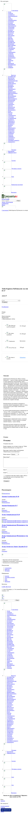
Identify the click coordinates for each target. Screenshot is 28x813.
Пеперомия (11, 43)
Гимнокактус (11, 79)
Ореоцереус (11, 104)
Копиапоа (10, 85)
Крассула (10, 34)
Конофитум (11, 31)
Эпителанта (11, 130)
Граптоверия (11, 24)
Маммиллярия (12, 91)
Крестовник (11, 35)
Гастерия (10, 23)
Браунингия (11, 78)
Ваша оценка (7, 454)
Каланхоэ (10, 30)
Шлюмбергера (12, 64)
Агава (9, 12)
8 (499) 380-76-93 (6, 586)
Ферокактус (11, 123)
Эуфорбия (10, 136)
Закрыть (3, 801)
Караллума (11, 82)
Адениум (10, 13)
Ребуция (10, 112)
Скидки (7, 576)
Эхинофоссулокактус (13, 140)
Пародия (10, 105)
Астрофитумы (12, 76)
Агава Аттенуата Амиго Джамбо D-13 (14, 546)
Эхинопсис (11, 139)
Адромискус (11, 14)
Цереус (10, 126)
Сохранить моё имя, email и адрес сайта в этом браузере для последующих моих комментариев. (15, 477)
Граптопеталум (12, 25)
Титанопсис (11, 56)
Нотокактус (11, 101)
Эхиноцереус (11, 141)
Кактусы (7, 569)
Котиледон (11, 32)
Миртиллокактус (12, 98)
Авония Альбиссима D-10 (10, 496)
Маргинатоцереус (13, 93)
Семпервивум (11, 52)
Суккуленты (5, 210)
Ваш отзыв (6, 457)
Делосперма (11, 27)
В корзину (4, 302)
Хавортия (10, 60)
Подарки (7, 570)
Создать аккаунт (5, 806)
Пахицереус (11, 108)
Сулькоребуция (12, 118)
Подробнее (23, 357)
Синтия (10, 114)
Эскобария (11, 133)
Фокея (9, 59)
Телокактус (11, 119)
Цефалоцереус (12, 128)
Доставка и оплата (10, 577)
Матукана (10, 94)
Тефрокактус (11, 121)
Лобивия (10, 90)
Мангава (10, 38)
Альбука (10, 19)
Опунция (10, 103)
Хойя (9, 62)
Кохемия (10, 87)
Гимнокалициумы (13, 80)
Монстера (10, 39)
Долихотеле (11, 28)
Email (5, 472)
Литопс (10, 37)
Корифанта (11, 86)
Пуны (9, 111)
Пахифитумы (11, 42)
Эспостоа (10, 135)
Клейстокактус (12, 83)
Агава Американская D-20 (11, 514)
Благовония (11, 151)
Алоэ (9, 17)
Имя (5, 469)
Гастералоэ (11, 21)
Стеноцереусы (12, 115)
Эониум (10, 66)
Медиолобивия (12, 96)
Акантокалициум (12, 16)
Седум (9, 50)
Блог (6, 580)
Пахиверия (11, 41)
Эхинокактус (11, 137)
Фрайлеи (10, 125)
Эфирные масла (12, 152)
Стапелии (10, 53)
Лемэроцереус (12, 89)
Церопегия (11, 63)
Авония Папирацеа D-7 (10, 505)
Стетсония (11, 116)
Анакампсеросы (12, 20)
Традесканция (11, 57)
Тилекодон (11, 55)
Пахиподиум (11, 107)
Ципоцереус (11, 129)
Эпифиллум (11, 132)
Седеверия (11, 49)
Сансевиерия (11, 48)
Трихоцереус (11, 122)
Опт (6, 578)
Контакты (7, 581)
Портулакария (11, 45)
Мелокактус (11, 97)
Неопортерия (11, 100)
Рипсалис (10, 46)
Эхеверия (10, 67)
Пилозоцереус (12, 110)
